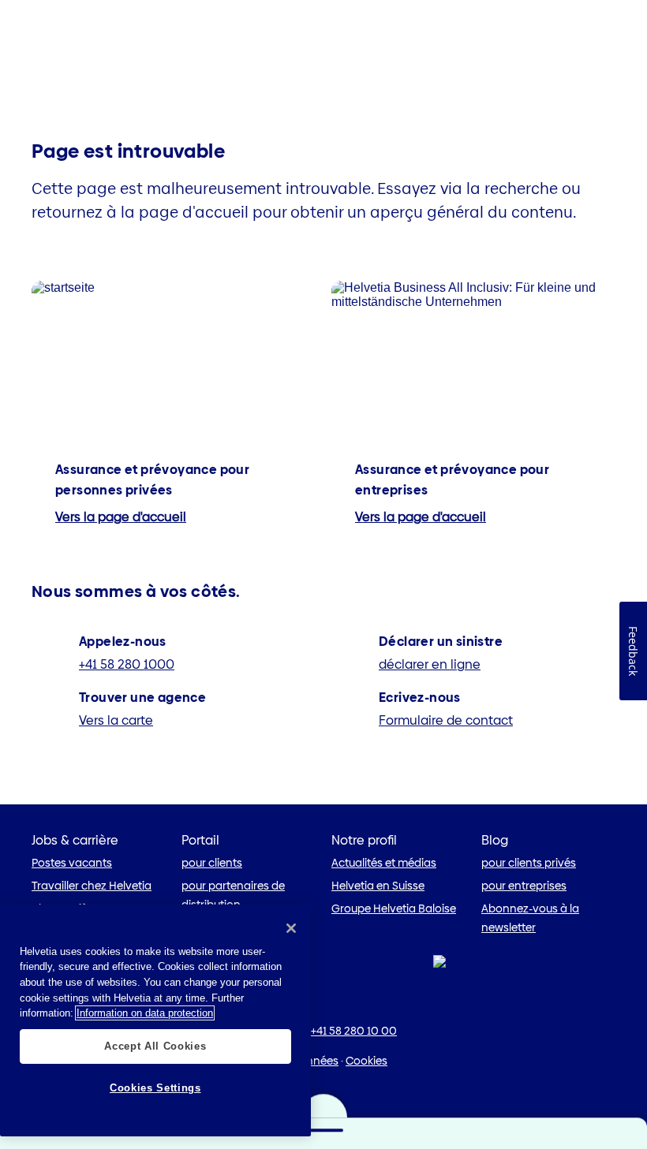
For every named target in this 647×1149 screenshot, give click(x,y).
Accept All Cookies (155, 1046)
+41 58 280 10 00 (354, 1031)
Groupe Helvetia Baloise (393, 908)
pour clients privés (528, 863)
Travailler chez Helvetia (91, 885)
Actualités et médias (383, 863)
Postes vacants (72, 863)
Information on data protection (145, 1013)
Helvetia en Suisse (377, 885)
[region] (155, 1020)
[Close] (291, 928)
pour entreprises (524, 885)
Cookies (366, 1061)
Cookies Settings (155, 1088)
